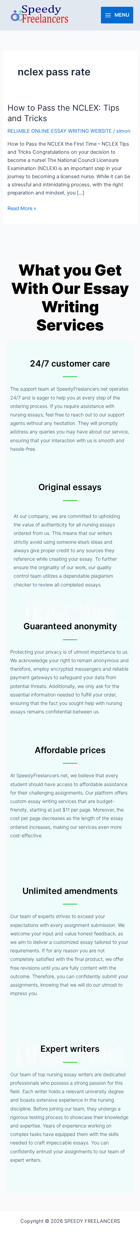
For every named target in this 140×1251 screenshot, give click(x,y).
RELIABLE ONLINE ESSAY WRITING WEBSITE (59, 131)
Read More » (21, 207)
